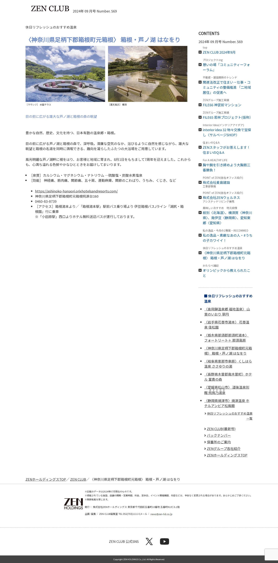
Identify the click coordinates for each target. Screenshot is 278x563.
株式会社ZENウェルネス (223, 197)
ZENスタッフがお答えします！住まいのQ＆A (226, 148)
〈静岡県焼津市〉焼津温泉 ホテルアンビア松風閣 (226, 403)
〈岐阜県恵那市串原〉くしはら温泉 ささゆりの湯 (228, 364)
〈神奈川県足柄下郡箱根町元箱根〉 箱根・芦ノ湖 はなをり (226, 253)
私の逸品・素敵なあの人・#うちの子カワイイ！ (227, 236)
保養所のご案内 (219, 441)
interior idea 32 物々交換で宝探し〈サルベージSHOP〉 (227, 130)
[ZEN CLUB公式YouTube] (164, 543)
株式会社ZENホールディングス (110, 507)
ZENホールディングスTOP (227, 455)
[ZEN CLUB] (50, 8)
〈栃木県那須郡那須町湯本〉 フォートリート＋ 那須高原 (226, 338)
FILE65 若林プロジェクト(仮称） (228, 115)
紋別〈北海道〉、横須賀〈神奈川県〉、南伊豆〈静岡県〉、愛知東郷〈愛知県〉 (227, 215)
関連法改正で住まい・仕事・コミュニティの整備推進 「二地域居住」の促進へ (227, 85)
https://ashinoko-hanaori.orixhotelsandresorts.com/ (76, 191)
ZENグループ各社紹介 (224, 448)
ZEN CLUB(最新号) (221, 428)
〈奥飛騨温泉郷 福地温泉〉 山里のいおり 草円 (227, 312)
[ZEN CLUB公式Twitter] (149, 543)
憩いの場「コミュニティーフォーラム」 (226, 65)
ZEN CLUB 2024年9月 (219, 50)
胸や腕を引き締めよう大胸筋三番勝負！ (226, 165)
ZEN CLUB (78, 479)
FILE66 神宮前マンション (222, 103)
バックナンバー (219, 435)
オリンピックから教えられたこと (226, 271)
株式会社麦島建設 (223, 182)
